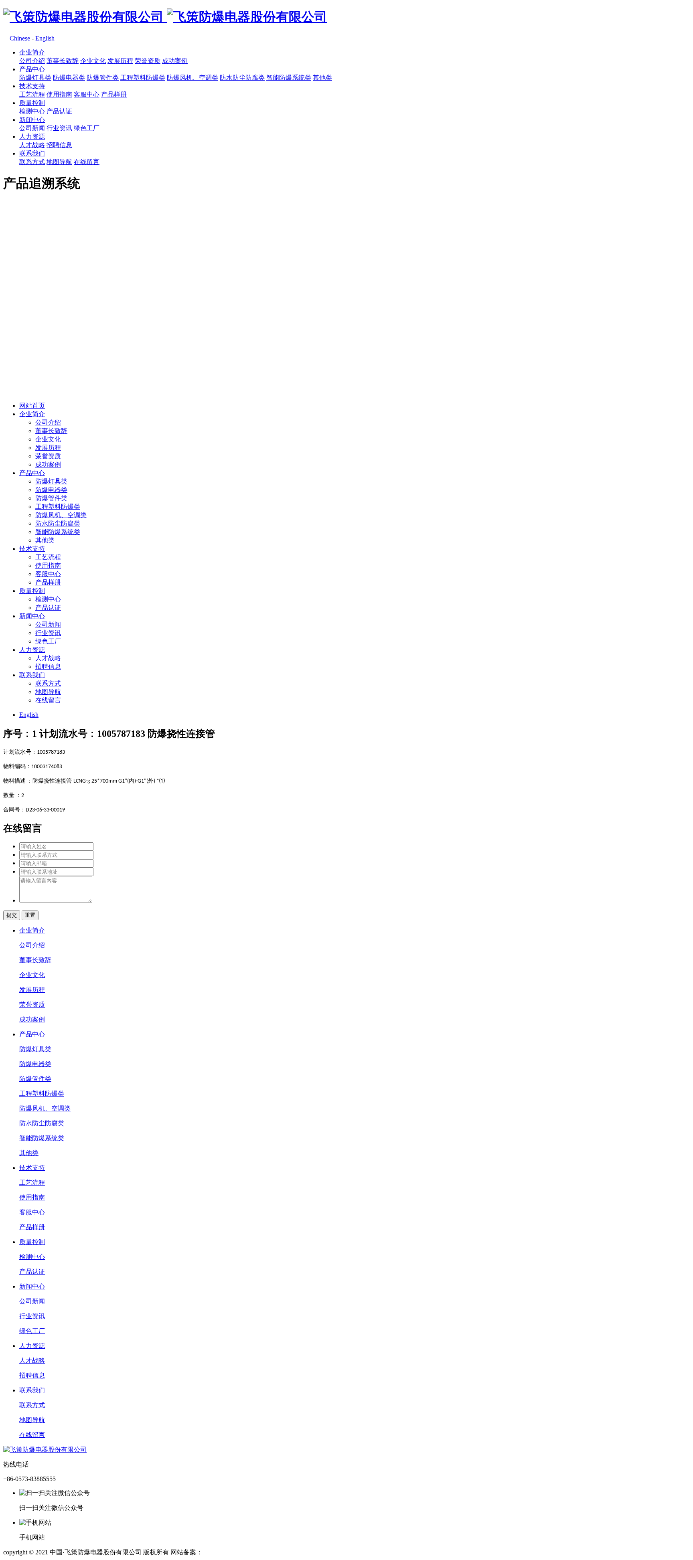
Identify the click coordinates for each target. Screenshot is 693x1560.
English (45, 38)
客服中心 (86, 94)
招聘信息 (59, 145)
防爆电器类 (69, 77)
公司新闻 (32, 128)
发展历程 (120, 60)
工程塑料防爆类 (142, 77)
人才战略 (32, 145)
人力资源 (32, 136)
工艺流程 (32, 94)
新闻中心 (32, 119)
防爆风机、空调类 (192, 77)
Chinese (20, 38)
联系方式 (32, 161)
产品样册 (114, 94)
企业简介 (32, 52)
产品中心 (32, 69)
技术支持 (32, 86)
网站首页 (32, 405)
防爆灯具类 (35, 77)
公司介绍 (32, 60)
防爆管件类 (103, 77)
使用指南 (59, 94)
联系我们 (32, 153)
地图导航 (59, 161)
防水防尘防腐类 (242, 77)
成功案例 (175, 60)
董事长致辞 (63, 60)
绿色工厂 (86, 128)
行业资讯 (59, 128)
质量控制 (32, 102)
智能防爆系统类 (288, 77)
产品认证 (59, 111)
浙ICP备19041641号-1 (233, 1552)
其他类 (322, 77)
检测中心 (32, 111)
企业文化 (93, 60)
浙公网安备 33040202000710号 (311, 1552)
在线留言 (86, 161)
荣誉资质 (147, 60)
